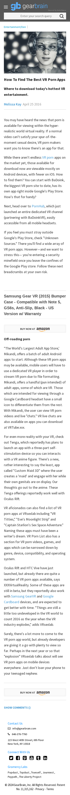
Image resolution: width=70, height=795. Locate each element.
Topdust (24, 772)
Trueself (36, 772)
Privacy (39, 789)
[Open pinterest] (25, 758)
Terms (50, 789)
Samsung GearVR (23, 596)
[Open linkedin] (45, 758)
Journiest (48, 772)
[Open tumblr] (38, 758)
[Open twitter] (11, 758)
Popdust (13, 772)
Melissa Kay (12, 104)
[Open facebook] (18, 758)
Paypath (12, 777)
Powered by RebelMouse (57, 10)
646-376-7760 (19, 734)
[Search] (61, 16)
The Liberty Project (30, 777)
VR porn (48, 157)
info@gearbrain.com (24, 728)
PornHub (38, 206)
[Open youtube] (32, 758)
